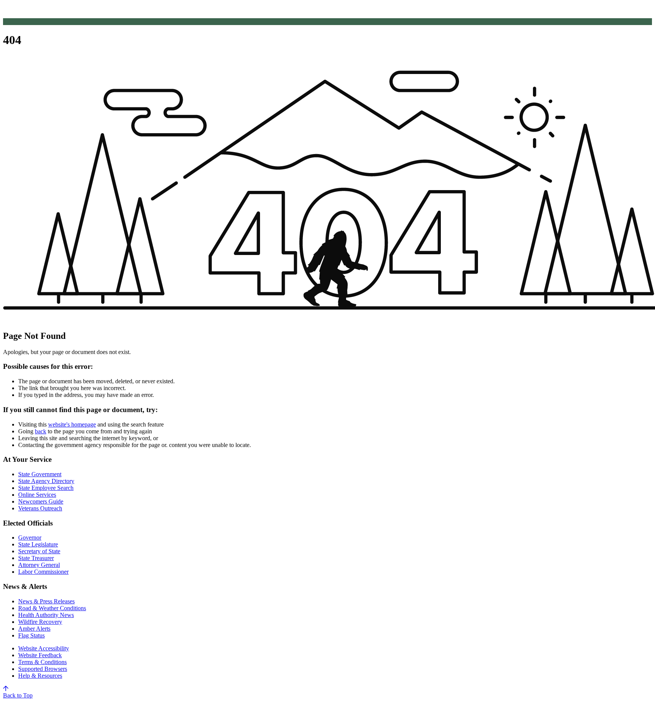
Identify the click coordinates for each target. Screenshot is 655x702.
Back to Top (18, 695)
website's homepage (72, 424)
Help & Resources (40, 675)
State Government (39, 474)
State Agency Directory (46, 481)
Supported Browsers (42, 669)
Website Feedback (40, 655)
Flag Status (31, 635)
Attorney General (39, 565)
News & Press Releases (46, 601)
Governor (29, 537)
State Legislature (38, 544)
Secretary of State (39, 551)
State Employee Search (46, 488)
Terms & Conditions (42, 662)
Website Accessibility (43, 648)
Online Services (37, 494)
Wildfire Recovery (40, 622)
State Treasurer (36, 558)
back (40, 431)
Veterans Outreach (40, 508)
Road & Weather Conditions (52, 608)
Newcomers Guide (40, 501)
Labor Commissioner (43, 571)
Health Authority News (46, 615)
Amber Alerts (34, 628)
